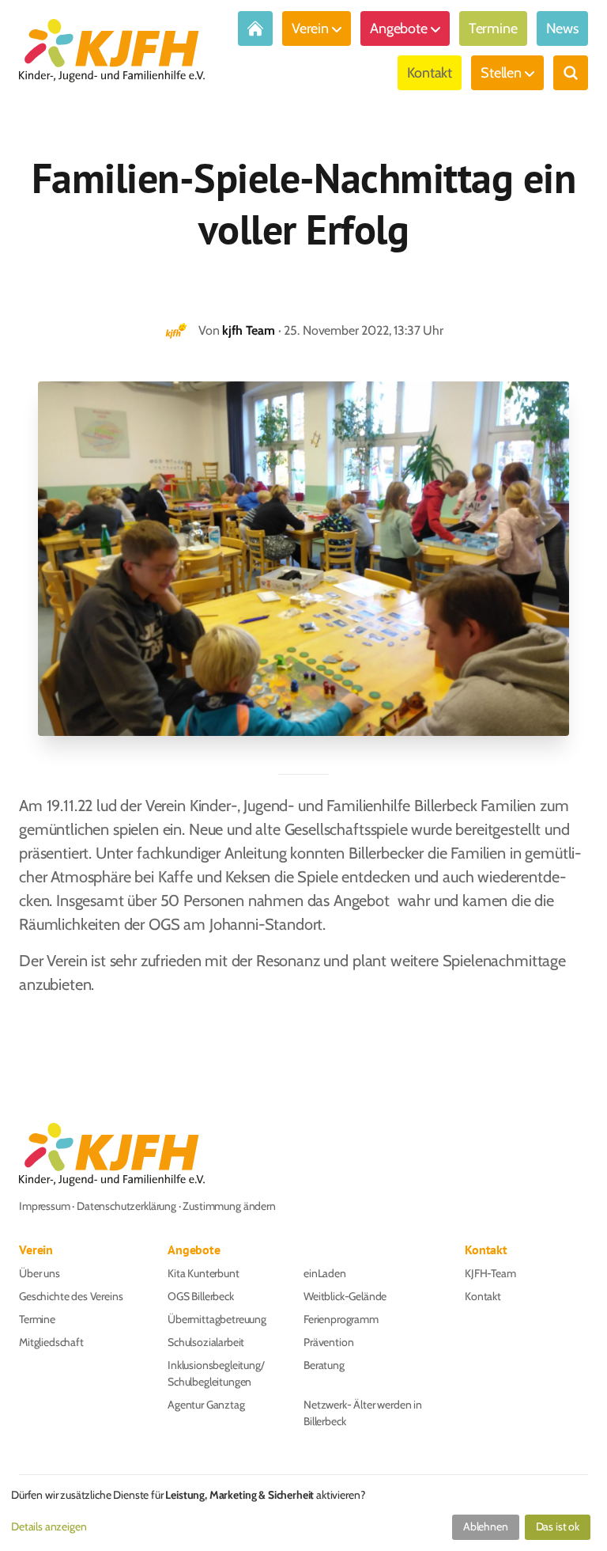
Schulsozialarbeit (206, 1342)
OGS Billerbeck (201, 1296)
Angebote (399, 28)
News (562, 28)
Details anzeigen (48, 1526)
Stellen (501, 73)
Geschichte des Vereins (71, 1296)
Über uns (39, 1273)
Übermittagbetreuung (217, 1319)
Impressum (44, 1206)
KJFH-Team (490, 1273)
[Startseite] (112, 50)
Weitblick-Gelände (345, 1296)
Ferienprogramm (341, 1319)
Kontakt (429, 73)
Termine (493, 28)
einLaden (325, 1273)
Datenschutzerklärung (126, 1206)
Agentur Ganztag (206, 1404)
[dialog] (303, 1515)
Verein (310, 28)
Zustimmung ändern (229, 1206)
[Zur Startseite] (255, 28)
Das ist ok (557, 1526)
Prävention (328, 1342)
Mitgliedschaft (51, 1342)
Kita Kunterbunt (203, 1273)
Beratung (324, 1365)
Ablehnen (485, 1526)
